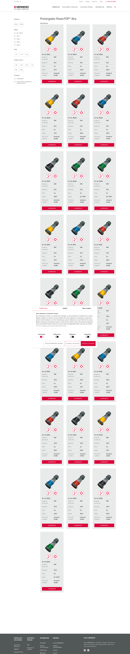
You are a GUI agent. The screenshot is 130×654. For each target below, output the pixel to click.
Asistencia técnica (86, 7)
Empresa (109, 7)
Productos (56, 7)
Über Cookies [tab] (86, 308)
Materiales (43, 653)
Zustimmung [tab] (43, 308)
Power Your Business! (17, 645)
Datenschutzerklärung (42, 328)
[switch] (57, 337)
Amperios (17, 19)
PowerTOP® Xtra (18, 652)
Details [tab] (65, 308)
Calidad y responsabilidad (57, 646)
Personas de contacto (30, 648)
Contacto (94, 1)
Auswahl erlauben (72, 343)
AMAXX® (16, 649)
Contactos (17, 75)
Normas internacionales (44, 646)
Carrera (87, 1)
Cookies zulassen (88, 343)
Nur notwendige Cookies (54, 343)
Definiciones (43, 650)
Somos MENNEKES (58, 643)
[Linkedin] (88, 650)
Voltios (16, 30)
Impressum (54, 328)
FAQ (28, 645)
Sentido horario (18, 60)
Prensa (81, 1)
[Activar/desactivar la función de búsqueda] (115, 7)
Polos (15, 49)
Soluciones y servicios (70, 7)
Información (99, 7)
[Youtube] (85, 650)
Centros (55, 650)
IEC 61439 (42, 643)
